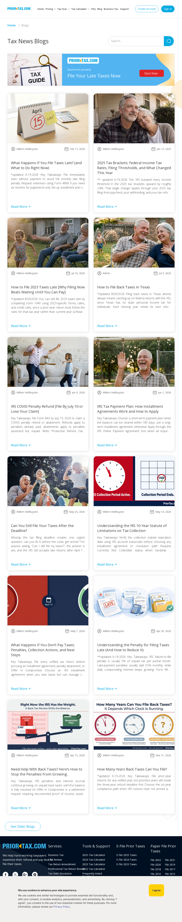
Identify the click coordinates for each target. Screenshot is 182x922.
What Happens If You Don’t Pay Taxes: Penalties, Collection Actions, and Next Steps (43, 649)
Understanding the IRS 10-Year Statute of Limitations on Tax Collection (132, 528)
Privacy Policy (61, 906)
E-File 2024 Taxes (126, 859)
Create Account (147, 9)
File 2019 (170, 864)
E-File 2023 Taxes (126, 864)
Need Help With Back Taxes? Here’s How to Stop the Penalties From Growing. (46, 772)
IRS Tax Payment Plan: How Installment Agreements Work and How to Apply (130, 409)
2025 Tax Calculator (93, 855)
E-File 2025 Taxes (126, 855)
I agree (156, 890)
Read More (19, 206)
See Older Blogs (23, 826)
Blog (99, 9)
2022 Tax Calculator (93, 869)
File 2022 (156, 860)
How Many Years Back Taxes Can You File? (132, 769)
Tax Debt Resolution (60, 873)
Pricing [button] (49, 9)
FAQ (93, 9)
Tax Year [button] (62, 9)
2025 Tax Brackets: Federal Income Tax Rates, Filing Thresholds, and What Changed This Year (134, 167)
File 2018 (156, 869)
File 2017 (170, 869)
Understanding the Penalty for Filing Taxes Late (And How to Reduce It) (133, 647)
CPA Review (55, 859)
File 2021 (170, 860)
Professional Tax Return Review (62, 869)
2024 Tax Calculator (93, 859)
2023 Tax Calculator (93, 864)
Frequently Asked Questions (92, 875)
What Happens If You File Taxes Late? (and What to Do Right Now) (46, 165)
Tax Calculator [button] (79, 9)
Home (41, 9)
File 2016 (156, 874)
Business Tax (111, 9)
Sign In (168, 9)
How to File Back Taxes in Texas (123, 287)
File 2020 (156, 864)
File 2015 (170, 874)
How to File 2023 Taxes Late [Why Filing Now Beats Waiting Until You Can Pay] (48, 289)
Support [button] (124, 9)
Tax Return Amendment (62, 864)
